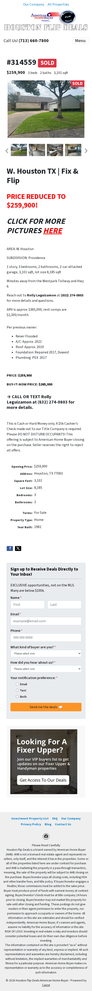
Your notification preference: (34, 677)
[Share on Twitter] (18, 548)
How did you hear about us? (33, 662)
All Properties (58, 4)
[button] (6, 150)
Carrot (46, 985)
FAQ (55, 818)
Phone (16, 630)
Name (16, 597)
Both (23, 696)
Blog (48, 824)
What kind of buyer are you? (33, 647)
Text (23, 690)
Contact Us (63, 824)
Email (15, 614)
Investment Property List (30, 818)
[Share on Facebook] (10, 548)
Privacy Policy (31, 824)
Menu (80, 41)
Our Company (33, 4)
